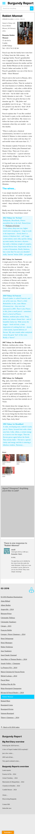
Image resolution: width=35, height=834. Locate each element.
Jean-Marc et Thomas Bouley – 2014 (14, 659)
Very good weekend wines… (11, 761)
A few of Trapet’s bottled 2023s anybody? (15, 749)
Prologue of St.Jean (12, 226)
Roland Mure (5, 701)
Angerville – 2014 (7, 609)
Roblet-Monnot (12, 16)
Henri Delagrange (7, 638)
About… (5, 795)
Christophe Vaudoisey (8, 622)
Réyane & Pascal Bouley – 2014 (12, 693)
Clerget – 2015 (6, 626)
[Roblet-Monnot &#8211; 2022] (23, 457)
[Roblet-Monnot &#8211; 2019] (8, 470)
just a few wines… (8, 753)
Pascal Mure (5, 680)
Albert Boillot (6, 605)
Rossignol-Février (7, 709)
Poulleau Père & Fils (8, 684)
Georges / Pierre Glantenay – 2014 (13, 634)
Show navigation (4, 3)
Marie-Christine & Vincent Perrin (12, 672)
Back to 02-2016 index (11, 727)
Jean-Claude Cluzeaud (9, 655)
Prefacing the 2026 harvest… (11, 745)
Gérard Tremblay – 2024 (10, 778)
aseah (13, 549)
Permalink (14, 554)
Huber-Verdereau (7, 647)
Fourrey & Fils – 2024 (9, 774)
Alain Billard (5, 601)
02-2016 (5, 588)
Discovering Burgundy (9, 799)
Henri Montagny (6, 643)
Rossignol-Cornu (7, 705)
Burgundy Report (20, 3)
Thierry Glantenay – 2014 (10, 718)
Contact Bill (6, 804)
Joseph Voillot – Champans (10, 663)
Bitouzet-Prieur (6, 614)
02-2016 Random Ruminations (11, 597)
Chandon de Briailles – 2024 (11, 786)
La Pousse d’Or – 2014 (9, 668)
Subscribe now (6, 808)
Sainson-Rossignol (7, 713)
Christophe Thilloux (8, 618)
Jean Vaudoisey (6, 651)
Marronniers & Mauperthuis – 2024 (13, 782)
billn (23, 19)
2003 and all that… (8, 757)
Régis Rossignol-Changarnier (11, 688)
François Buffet (6, 630)
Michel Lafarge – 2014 (9, 676)
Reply (20, 554)
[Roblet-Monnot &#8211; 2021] (8, 457)
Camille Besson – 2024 (9, 789)
